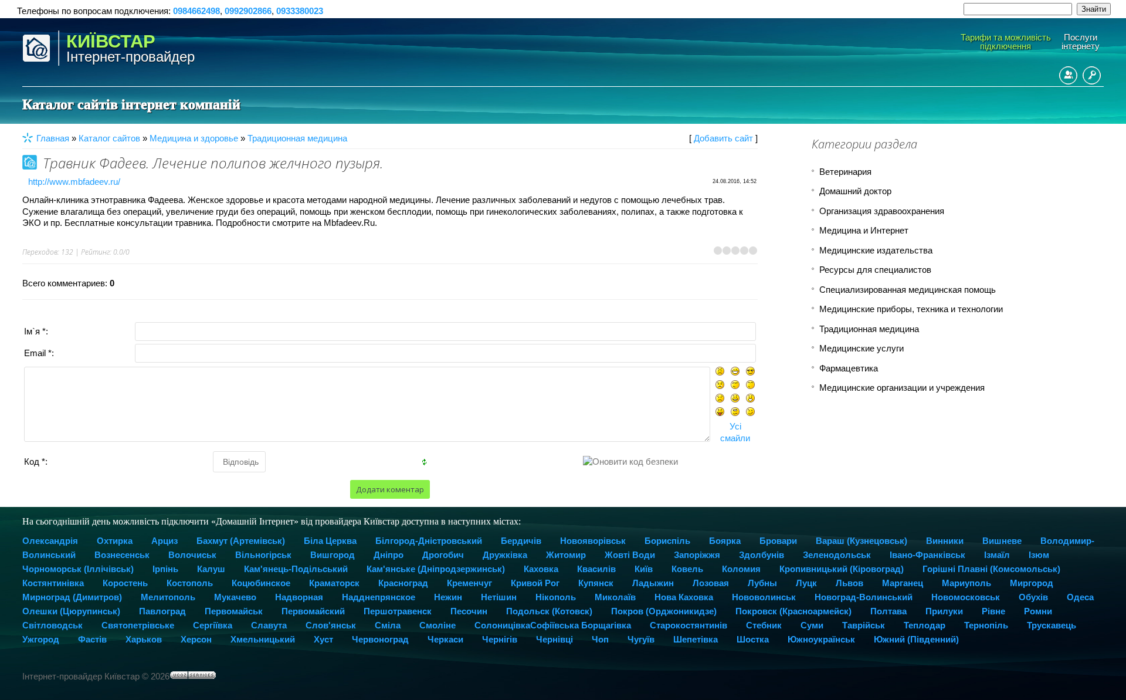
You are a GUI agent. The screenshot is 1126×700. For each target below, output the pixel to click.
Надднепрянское (378, 597)
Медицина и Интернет (863, 230)
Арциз (164, 541)
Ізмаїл (997, 555)
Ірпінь (165, 569)
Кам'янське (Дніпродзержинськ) (436, 569)
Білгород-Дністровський (428, 541)
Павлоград (162, 611)
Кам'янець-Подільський (296, 569)
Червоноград (380, 639)
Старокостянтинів (688, 625)
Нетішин (499, 597)
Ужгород (40, 639)
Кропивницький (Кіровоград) (841, 569)
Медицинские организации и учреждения (902, 388)
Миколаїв (615, 597)
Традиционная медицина (297, 138)
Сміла (388, 625)
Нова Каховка (683, 597)
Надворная (299, 597)
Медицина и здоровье (194, 138)
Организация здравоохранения (881, 211)
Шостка (753, 639)
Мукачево (235, 597)
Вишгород (332, 555)
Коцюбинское (261, 583)
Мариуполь (966, 583)
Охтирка (115, 541)
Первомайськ (234, 611)
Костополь (190, 583)
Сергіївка (212, 625)
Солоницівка (502, 625)
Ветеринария (845, 172)
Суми (812, 625)
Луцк (806, 583)
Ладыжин (653, 583)
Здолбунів (761, 555)
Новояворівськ (593, 541)
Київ (644, 569)
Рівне (993, 611)
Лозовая (711, 583)
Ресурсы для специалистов (875, 270)
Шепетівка (695, 639)
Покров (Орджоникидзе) (664, 611)
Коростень (125, 583)
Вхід (1092, 75)
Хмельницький (262, 639)
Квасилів (596, 569)
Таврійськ (863, 625)
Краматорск (334, 583)
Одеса (1080, 597)
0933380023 (299, 11)
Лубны (762, 583)
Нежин (448, 597)
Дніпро (388, 555)
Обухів (1033, 597)
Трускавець (1051, 625)
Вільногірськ (263, 555)
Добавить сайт (723, 138)
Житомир (566, 555)
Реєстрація (1068, 75)
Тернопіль (986, 625)
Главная (52, 138)
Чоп (600, 639)
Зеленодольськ (837, 555)
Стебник (764, 625)
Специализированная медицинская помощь (907, 290)
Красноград (403, 583)
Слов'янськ (331, 625)
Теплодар (924, 625)
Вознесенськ (122, 555)
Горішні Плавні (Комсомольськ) (991, 569)
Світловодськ (52, 625)
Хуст (323, 639)
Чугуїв (641, 639)
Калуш (211, 569)
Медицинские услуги (861, 348)
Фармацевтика (848, 368)
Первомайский (313, 611)
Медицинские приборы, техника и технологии (911, 309)
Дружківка (505, 555)
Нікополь (555, 597)
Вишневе (1002, 541)
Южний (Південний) (916, 639)
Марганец (902, 583)
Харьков (144, 639)
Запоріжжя (697, 555)
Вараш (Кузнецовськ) (861, 541)
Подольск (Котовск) (549, 611)
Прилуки (944, 611)
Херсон (196, 639)
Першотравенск (398, 611)
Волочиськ (192, 555)
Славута (269, 625)
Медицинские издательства (875, 250)
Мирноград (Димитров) (72, 597)
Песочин (468, 611)
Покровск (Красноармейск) (793, 611)
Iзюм (1039, 555)
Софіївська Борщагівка (580, 625)
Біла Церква (330, 541)
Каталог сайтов (109, 138)
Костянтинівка (53, 583)
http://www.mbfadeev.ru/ (74, 182)
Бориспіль (667, 541)
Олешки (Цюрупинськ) (71, 611)
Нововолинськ (764, 597)
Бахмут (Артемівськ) (240, 541)
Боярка (725, 541)
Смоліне (437, 625)
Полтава (888, 611)
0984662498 (196, 11)
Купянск (595, 583)
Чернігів (499, 639)
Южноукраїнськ (821, 639)
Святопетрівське (137, 625)
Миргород (1031, 583)
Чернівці (554, 639)
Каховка (541, 569)
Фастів (92, 639)
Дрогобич (443, 555)
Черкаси (445, 639)
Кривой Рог (535, 583)
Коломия (741, 569)
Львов (849, 583)
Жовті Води (630, 555)
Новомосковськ (965, 597)
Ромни (1038, 611)
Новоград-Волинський (864, 597)
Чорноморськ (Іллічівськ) (78, 569)
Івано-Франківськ (927, 555)
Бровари (778, 541)
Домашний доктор (855, 191)
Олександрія (50, 541)
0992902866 (248, 11)
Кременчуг (469, 583)
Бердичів (521, 541)
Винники (945, 541)
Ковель (687, 569)
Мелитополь (168, 597)
